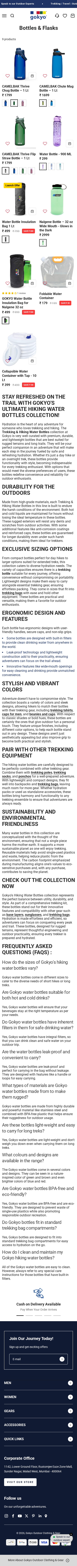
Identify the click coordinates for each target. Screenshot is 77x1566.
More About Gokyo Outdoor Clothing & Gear (36, 1560)
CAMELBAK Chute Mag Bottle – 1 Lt (56, 88)
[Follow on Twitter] (26, 1516)
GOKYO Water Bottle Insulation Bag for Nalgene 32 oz (17, 303)
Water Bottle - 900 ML (55, 154)
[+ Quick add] (32, 76)
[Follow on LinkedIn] (40, 1516)
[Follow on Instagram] (6, 1516)
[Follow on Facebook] (13, 1516)
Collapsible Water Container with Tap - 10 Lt (19, 375)
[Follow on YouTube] (20, 1516)
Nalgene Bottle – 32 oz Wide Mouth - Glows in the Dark (56, 226)
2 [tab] (29, 1315)
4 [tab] (47, 1315)
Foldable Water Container (50, 296)
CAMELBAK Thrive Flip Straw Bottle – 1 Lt (19, 156)
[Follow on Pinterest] (33, 1516)
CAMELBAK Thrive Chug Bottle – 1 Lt (16, 88)
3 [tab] (38, 1315)
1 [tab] (20, 1315)
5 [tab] (57, 1315)
